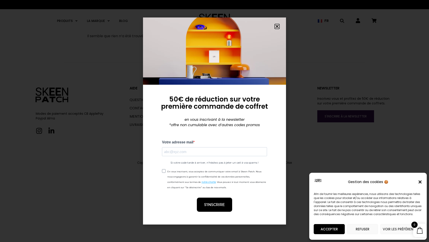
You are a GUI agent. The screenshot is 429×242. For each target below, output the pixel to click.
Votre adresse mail (177, 142)
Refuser (362, 229)
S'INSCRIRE (214, 205)
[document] (214, 121)
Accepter (329, 229)
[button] (420, 182)
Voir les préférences (401, 229)
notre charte (209, 182)
